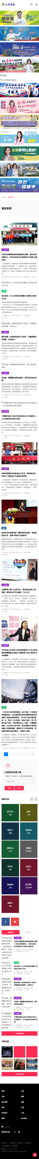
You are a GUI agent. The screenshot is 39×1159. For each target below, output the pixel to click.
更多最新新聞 (19, 1033)
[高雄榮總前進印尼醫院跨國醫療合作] (31, 1064)
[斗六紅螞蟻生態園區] (19, 80)
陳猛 (5, 748)
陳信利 (6, 277)
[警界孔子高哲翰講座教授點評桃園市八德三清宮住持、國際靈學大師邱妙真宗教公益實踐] (19, 1064)
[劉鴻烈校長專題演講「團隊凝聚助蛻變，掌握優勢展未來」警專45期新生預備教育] (19, 512)
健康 (22, 1102)
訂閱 (9, 788)
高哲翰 (6, 552)
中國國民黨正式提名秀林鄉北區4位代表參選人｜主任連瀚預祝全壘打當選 (25, 1019)
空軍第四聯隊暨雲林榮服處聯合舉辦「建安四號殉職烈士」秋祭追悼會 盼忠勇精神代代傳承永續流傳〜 (19, 257)
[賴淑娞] (19, 106)
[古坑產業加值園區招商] (19, 185)
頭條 (3, 1091)
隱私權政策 (6, 1146)
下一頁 (31, 754)
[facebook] (6, 922)
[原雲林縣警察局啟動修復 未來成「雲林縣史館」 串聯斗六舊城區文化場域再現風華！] (19, 453)
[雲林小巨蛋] (19, 169)
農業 (22, 1096)
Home (4, 197)
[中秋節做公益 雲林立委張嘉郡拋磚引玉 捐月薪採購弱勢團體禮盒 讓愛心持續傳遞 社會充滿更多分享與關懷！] (19, 628)
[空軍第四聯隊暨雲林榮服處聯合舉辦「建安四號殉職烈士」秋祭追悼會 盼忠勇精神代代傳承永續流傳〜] (19, 234)
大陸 (22, 1113)
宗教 (3, 1096)
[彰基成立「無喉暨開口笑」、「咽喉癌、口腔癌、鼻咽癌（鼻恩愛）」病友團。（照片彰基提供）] (19, 1051)
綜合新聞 (5, 250)
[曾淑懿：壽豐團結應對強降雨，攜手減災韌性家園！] (19, 366)
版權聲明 (15, 1146)
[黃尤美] (19, 65)
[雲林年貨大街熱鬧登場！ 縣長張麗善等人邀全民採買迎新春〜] (31, 1051)
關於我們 (20, 1143)
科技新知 (4, 1113)
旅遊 (4, 707)
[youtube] (15, 922)
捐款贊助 (12, 1143)
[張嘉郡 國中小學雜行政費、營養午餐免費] (19, 138)
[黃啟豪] (19, 18)
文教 (22, 1107)
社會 (4, 291)
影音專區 (24, 1118)
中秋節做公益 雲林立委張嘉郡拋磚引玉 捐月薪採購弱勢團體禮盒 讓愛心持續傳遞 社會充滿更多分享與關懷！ (19, 652)
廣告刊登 (4, 1143)
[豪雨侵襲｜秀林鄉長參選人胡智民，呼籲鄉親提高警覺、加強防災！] (19, 325)
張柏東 (6, 315)
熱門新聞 (28, 932)
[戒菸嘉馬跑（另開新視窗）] (19, 122)
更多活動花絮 (19, 1074)
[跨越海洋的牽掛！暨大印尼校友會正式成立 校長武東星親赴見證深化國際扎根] (7, 1064)
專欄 (4, 528)
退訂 (19, 788)
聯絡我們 (28, 1143)
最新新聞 (10, 932)
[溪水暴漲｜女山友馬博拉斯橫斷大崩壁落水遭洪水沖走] (19, 284)
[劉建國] (19, 75)
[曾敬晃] (19, 90)
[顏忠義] (19, 33)
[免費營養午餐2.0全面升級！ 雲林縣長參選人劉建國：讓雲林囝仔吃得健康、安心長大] (19, 570)
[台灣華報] (8, 4)
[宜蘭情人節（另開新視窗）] (19, 49)
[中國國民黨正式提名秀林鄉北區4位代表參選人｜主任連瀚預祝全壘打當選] (19, 404)
